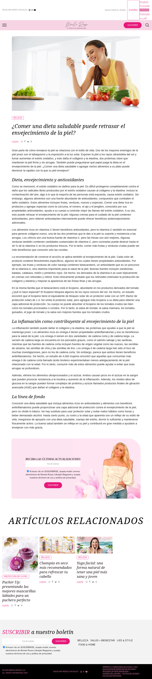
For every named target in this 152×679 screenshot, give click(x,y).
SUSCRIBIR (132, 25)
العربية (143, 18)
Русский (144, 5)
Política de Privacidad (112, 675)
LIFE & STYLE (125, 640)
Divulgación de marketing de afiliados (119, 669)
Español (133, 10)
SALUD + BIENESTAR (102, 640)
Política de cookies (130, 673)
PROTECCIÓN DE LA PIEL (16, 576)
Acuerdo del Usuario (112, 673)
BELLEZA (18, 118)
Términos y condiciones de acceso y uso (120, 667)
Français (145, 14)
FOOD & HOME (87, 644)
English (144, 1)
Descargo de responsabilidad (116, 671)
